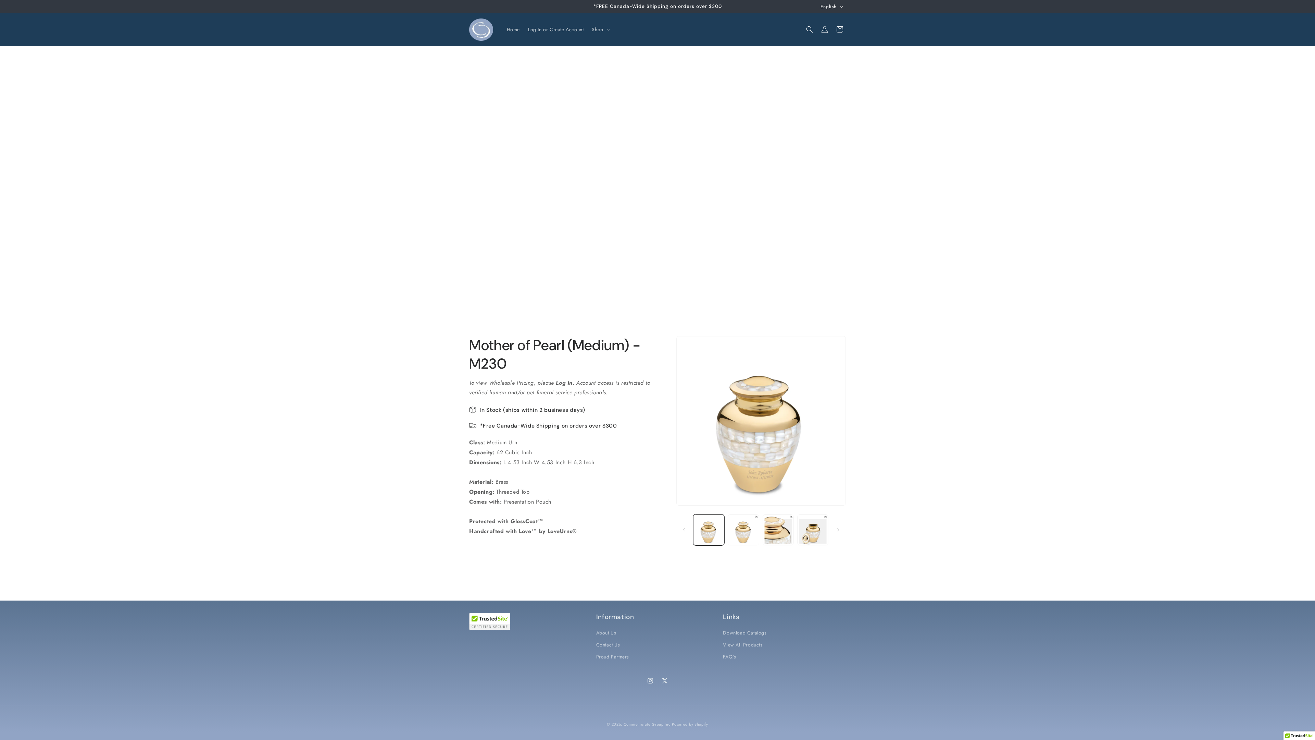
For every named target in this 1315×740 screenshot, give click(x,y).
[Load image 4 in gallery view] (812, 529)
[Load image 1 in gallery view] (708, 529)
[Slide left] (683, 529)
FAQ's (729, 656)
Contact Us (608, 644)
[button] (600, 29)
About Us (606, 632)
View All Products (742, 644)
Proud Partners (612, 656)
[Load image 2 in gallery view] (743, 529)
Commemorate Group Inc (647, 724)
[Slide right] (838, 529)
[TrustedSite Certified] (489, 621)
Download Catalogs (744, 632)
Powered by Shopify (690, 724)
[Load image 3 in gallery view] (778, 529)
